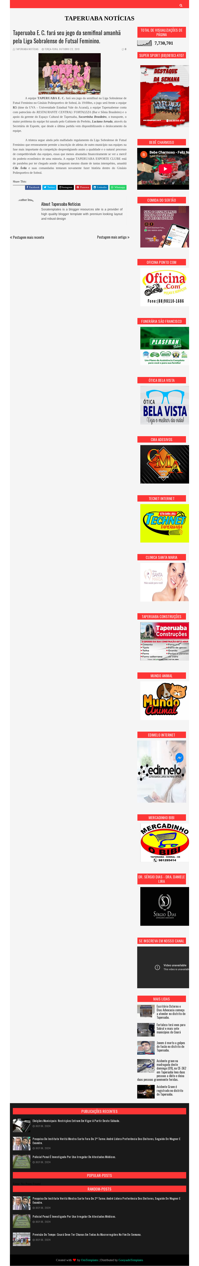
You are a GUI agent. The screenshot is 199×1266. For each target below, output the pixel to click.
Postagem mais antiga (112, 237)
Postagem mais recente (28, 237)
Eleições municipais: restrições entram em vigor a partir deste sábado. (76, 1121)
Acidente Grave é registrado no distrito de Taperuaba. (170, 1090)
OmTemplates (89, 1260)
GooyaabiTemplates (131, 1260)
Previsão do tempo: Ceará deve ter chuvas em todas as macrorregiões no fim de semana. (87, 1234)
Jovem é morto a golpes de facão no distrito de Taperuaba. (171, 1046)
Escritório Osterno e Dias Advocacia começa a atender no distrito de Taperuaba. (171, 1012)
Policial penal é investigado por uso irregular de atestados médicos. (74, 1157)
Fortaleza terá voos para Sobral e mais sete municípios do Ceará (171, 1028)
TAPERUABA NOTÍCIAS (99, 18)
